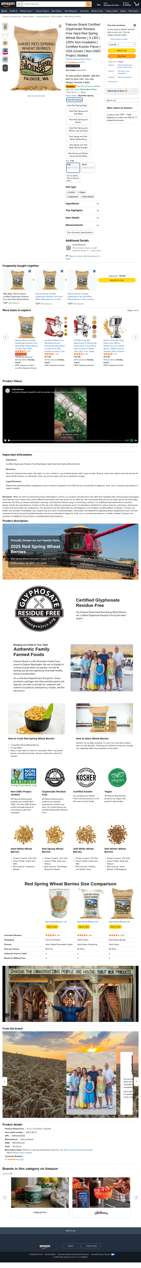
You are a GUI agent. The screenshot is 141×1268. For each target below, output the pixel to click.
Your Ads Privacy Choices (100, 1254)
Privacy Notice (50, 1254)
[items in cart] (136, 4)
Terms (83, 92)
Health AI (13, 11)
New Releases (71, 11)
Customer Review (19, 392)
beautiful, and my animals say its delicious (46, 392)
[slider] (65, 440)
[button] (4, 11)
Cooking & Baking (42, 17)
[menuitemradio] (131, 440)
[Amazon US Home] (45, 1247)
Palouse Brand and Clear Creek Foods (125, 66)
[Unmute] (136, 440)
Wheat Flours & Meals (72, 17)
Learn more (96, 250)
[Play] (5, 440)
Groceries (84, 11)
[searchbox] (54, 4)
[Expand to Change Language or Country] (100, 5)
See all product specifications (80, 232)
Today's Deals (112, 11)
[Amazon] (8, 4)
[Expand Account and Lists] (119, 5)
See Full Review (74, 392)
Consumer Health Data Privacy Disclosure (73, 1254)
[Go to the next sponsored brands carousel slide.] (136, 1197)
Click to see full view (36, 96)
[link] (49, 280)
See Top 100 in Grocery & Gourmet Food (74, 1150)
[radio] (5, 26)
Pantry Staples (28, 17)
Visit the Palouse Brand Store (78, 59)
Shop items (71, 92)
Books (123, 11)
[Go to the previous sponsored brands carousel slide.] (5, 1197)
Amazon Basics (42, 11)
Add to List (111, 100)
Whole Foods (97, 11)
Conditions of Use (36, 1254)
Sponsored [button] (6, 1174)
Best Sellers (57, 11)
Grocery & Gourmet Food (11, 17)
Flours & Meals (56, 17)
